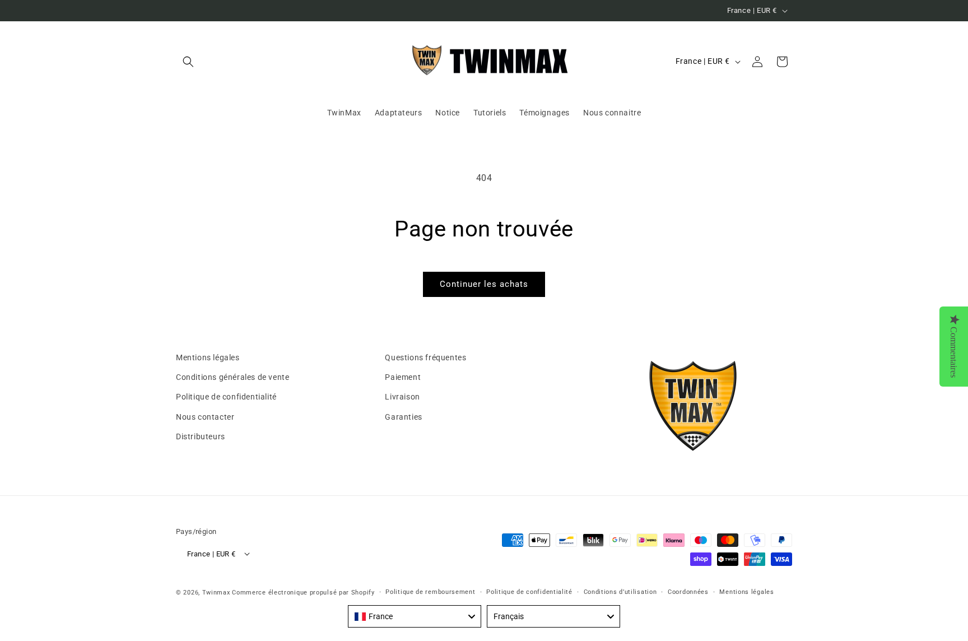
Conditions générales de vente (232, 377)
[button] (188, 61)
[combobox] (414, 616)
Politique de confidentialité (226, 396)
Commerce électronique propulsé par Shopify (303, 592)
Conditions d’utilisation (620, 592)
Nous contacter (205, 416)
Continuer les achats (484, 284)
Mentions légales (208, 357)
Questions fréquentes (425, 357)
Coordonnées (688, 592)
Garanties (403, 416)
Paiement (403, 377)
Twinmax (216, 592)
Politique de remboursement (430, 592)
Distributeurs (200, 436)
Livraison (402, 396)
